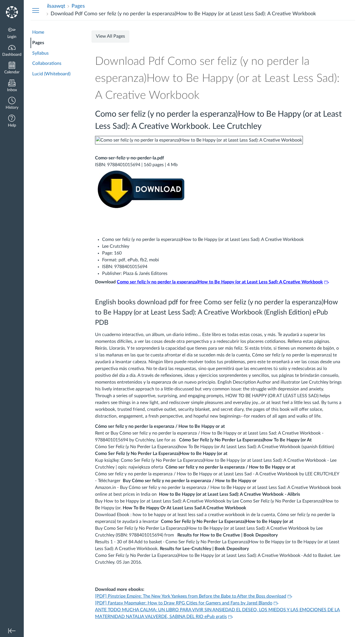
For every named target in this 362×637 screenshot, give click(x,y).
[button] (12, 104)
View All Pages (110, 36)
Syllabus (40, 53)
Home (38, 32)
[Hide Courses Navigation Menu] (36, 10)
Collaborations (46, 63)
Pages (38, 42)
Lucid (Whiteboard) (51, 74)
